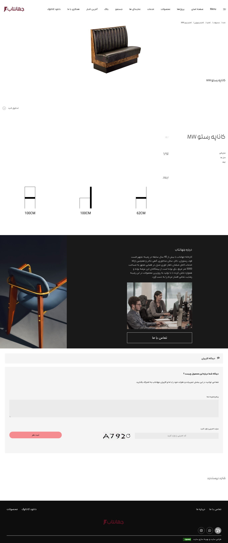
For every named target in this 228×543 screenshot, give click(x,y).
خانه (223, 23)
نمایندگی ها (135, 9)
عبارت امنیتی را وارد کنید (209, 429)
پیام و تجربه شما (213, 397)
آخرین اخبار (91, 9)
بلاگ (106, 9)
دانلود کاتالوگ (54, 9)
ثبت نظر (35, 435)
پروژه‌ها (180, 9)
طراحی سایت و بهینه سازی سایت (207, 539)
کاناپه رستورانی (199, 23)
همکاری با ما (73, 9)
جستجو (119, 9)
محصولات (165, 9)
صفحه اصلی (197, 9)
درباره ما (200, 509)
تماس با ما (159, 338)
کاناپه (208, 23)
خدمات (150, 9)
